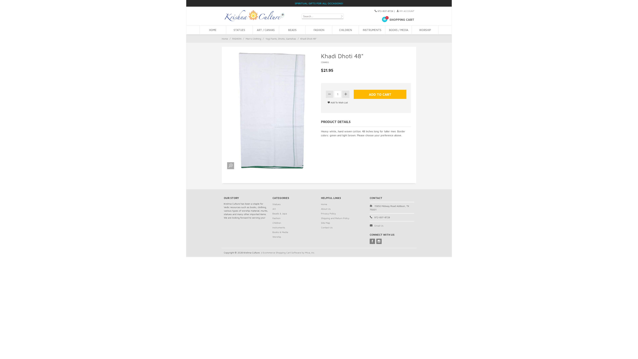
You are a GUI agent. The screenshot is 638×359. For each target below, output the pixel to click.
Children (276, 222)
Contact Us (327, 227)
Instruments (278, 227)
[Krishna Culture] (254, 16)
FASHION (319, 29)
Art (274, 208)
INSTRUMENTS (372, 29)
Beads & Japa (279, 213)
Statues (276, 204)
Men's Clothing (253, 38)
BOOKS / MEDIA (398, 29)
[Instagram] (379, 241)
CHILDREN (345, 29)
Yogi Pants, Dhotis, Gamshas (281, 38)
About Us (326, 208)
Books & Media (280, 232)
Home (212, 29)
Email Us (378, 225)
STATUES (239, 29)
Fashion (276, 218)
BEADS (292, 29)
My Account (406, 11)
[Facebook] (372, 241)
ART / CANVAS (266, 29)
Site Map (325, 222)
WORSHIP (425, 29)
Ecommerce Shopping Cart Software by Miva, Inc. (289, 252)
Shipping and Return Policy (335, 218)
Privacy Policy (328, 213)
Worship (276, 236)
